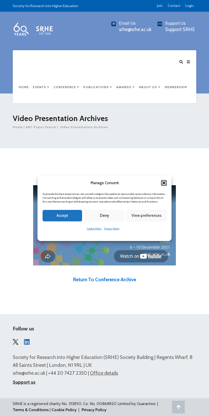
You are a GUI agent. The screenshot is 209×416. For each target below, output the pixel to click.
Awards (124, 87)
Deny (104, 215)
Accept (62, 215)
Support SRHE (180, 29)
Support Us (175, 23)
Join (160, 5)
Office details (104, 373)
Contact (174, 5)
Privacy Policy (112, 228)
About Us (148, 87)
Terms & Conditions (31, 409)
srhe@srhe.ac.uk (29, 373)
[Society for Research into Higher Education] (33, 28)
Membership (176, 87)
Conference (65, 87)
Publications (96, 87)
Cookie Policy (94, 228)
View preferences (147, 215)
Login (189, 5)
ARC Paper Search (41, 127)
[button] (163, 182)
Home (24, 87)
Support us (24, 382)
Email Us (127, 23)
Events (40, 87)
